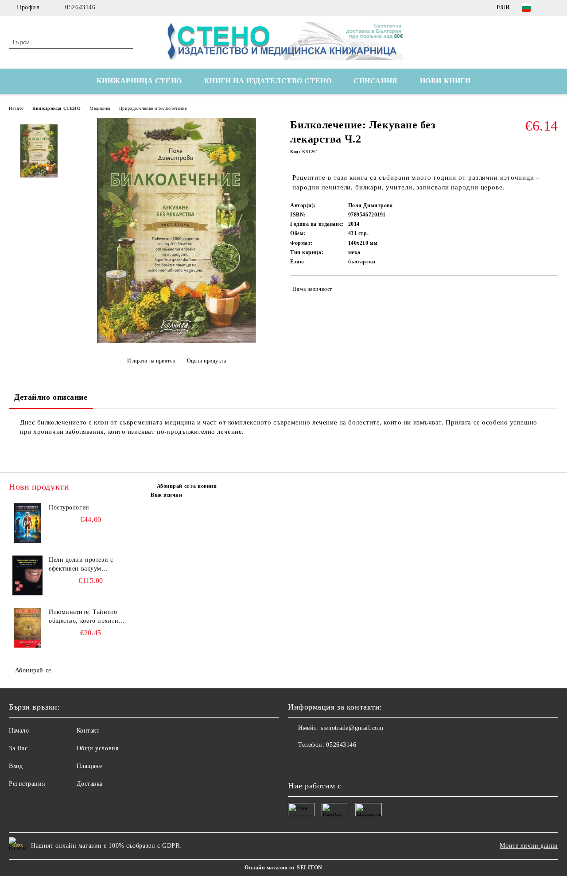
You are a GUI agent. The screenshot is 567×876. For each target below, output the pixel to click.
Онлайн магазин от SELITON (283, 867)
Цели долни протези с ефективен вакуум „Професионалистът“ (81, 564)
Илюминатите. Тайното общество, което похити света (83, 617)
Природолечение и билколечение (152, 108)
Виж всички (167, 495)
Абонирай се (33, 670)
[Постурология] (27, 523)
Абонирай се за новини (187, 486)
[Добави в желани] (551, 291)
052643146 (80, 7)
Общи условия (98, 748)
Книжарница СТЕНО (56, 108)
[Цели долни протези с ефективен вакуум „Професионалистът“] (27, 575)
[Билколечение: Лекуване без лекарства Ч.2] (176, 341)
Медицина (99, 108)
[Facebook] (553, 7)
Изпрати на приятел (151, 361)
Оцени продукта (206, 361)
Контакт (88, 730)
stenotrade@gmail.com (352, 728)
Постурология (69, 507)
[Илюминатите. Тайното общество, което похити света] (27, 628)
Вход (16, 766)
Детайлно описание (51, 397)
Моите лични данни (529, 845)
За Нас (18, 748)
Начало (16, 108)
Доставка (90, 783)
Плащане (89, 766)
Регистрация (27, 783)
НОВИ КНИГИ (445, 81)
